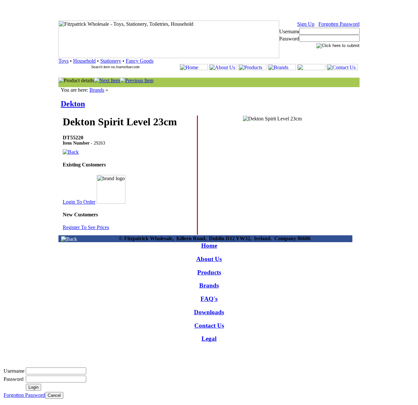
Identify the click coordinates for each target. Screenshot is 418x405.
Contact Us (209, 325)
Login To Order (79, 202)
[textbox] (118, 67)
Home (209, 245)
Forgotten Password (339, 24)
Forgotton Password (24, 395)
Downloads (209, 312)
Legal (209, 338)
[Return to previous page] (69, 239)
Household (84, 61)
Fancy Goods (139, 61)
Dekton (73, 104)
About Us (209, 259)
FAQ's (209, 298)
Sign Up (305, 24)
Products (209, 272)
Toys (63, 61)
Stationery (110, 61)
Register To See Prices (86, 227)
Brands (96, 90)
